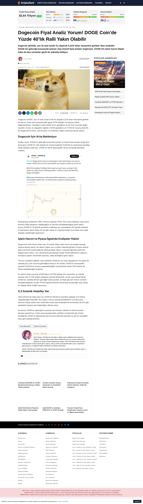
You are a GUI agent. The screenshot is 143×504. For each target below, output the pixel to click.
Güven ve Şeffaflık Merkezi (26, 447)
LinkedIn (131, 89)
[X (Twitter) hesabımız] (131, 62)
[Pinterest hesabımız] (62, 425)
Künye (20, 441)
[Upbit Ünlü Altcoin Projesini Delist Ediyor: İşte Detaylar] (29, 398)
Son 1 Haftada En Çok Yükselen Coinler (84, 459)
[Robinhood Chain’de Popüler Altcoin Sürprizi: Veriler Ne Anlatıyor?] (78, 373)
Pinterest (131, 84)
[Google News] (84, 113)
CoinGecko (102, 441)
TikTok (131, 78)
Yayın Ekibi (21, 444)
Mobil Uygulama (23, 453)
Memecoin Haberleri (127, 43)
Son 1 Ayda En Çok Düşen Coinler (82, 468)
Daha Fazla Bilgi (63, 501)
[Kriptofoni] (26, 4)
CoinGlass (102, 444)
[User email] (22, 356)
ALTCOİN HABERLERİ (84, 3)
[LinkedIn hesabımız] (65, 425)
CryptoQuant (103, 450)
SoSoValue (102, 447)
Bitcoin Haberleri (126, 24)
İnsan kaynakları (23, 450)
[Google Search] (64, 113)
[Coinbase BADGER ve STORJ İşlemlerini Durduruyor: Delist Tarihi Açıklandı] (29, 373)
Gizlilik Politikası (23, 465)
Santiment (102, 456)
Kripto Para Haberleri (127, 20)
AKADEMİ (98, 3)
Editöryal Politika (23, 471)
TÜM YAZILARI (84, 59)
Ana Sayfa (126, 11)
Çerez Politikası (23, 468)
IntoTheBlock (103, 453)
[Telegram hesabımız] (68, 425)
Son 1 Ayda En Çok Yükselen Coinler (83, 465)
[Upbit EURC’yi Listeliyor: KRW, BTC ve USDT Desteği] (54, 398)
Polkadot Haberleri (51, 471)
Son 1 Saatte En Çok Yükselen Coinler (84, 447)
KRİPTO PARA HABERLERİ (46, 3)
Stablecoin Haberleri (127, 47)
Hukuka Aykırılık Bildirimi (25, 474)
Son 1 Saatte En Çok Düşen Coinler (83, 450)
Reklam (20, 480)
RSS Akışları (22, 456)
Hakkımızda (21, 438)
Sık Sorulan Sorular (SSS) (26, 477)
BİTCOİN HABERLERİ (66, 3)
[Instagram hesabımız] (52, 425)
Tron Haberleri (50, 477)
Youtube (132, 73)
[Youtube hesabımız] (55, 425)
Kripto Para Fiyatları (78, 438)
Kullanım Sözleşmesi (24, 462)
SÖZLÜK (108, 3)
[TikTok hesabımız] (59, 425)
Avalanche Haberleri (52, 459)
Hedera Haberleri (51, 468)
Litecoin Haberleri (51, 462)
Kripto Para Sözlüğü (78, 444)
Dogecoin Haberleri (52, 465)
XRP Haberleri (125, 39)
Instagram (131, 67)
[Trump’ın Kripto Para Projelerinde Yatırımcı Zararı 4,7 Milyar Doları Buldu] (78, 398)
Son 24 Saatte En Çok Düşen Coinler (83, 456)
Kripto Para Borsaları (78, 441)
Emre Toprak (28, 59)
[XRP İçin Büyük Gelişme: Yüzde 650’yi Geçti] (109, 87)
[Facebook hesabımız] (45, 425)
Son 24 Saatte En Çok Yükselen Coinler (84, 453)
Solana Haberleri (126, 35)
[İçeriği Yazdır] (40, 113)
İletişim (20, 483)
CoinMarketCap (104, 438)
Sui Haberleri (50, 474)
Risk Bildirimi (22, 459)
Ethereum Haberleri (127, 32)
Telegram (131, 94)
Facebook (131, 56)
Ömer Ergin (26, 63)
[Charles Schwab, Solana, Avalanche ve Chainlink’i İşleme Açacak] (54, 373)
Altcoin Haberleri (126, 28)
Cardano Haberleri (51, 456)
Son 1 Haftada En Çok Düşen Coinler (83, 462)
